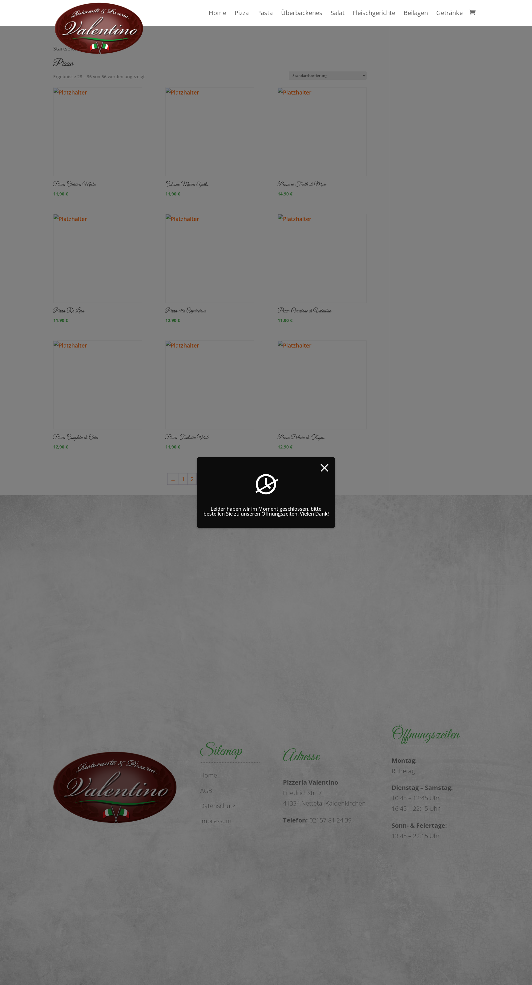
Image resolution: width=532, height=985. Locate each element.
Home (217, 13)
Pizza (242, 13)
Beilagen (416, 13)
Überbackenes (301, 13)
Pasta (265, 13)
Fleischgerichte (374, 13)
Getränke (449, 13)
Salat (338, 13)
